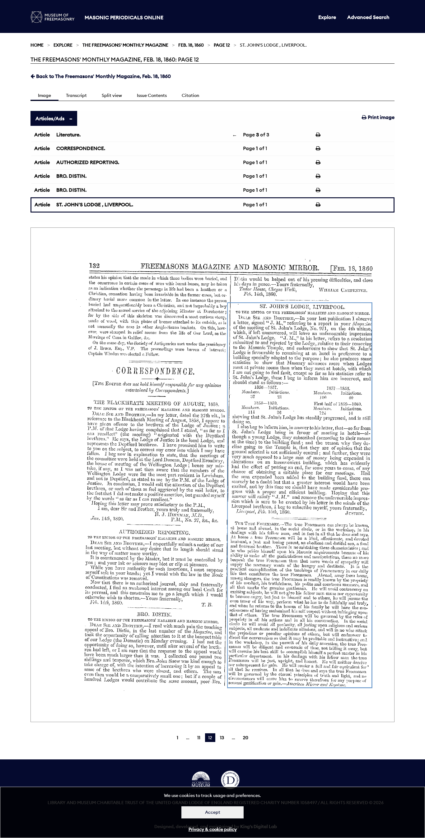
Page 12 (222, 45)
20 (245, 737)
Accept (212, 812)
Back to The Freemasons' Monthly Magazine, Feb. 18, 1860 (103, 76)
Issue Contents (152, 95)
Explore (327, 17)
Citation (190, 95)
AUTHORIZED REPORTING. (87, 162)
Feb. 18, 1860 (191, 45)
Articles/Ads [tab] (49, 118)
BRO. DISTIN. (71, 176)
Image (44, 95)
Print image (381, 117)
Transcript (76, 95)
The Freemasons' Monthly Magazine (125, 45)
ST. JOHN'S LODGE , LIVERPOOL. (94, 204)
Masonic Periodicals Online (124, 17)
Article (42, 134)
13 (222, 737)
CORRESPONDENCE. (80, 148)
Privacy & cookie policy (213, 829)
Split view (112, 95)
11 (198, 737)
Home (37, 45)
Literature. (68, 134)
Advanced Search (368, 17)
